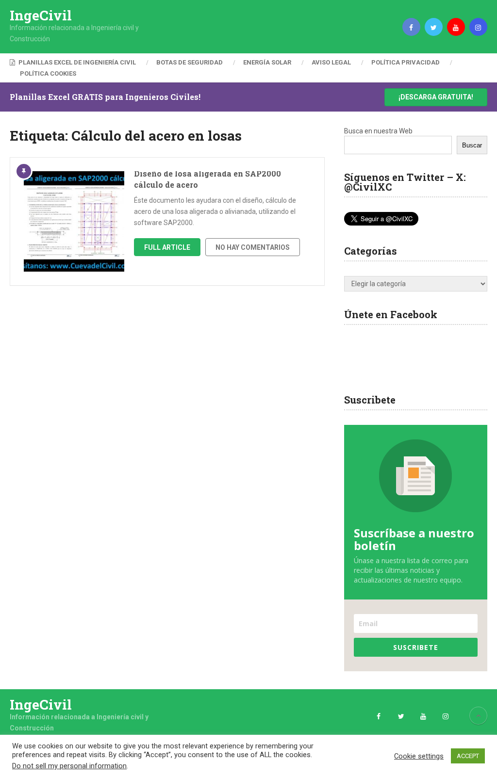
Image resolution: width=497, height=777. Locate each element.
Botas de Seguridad (189, 62)
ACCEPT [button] (468, 756)
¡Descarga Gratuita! (435, 97)
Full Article (167, 247)
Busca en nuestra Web (378, 131)
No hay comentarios (252, 247)
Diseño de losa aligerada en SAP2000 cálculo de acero (207, 178)
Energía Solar (267, 62)
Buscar (472, 145)
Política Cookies (48, 73)
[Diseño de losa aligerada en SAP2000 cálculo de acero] (74, 221)
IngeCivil (41, 15)
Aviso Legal (331, 62)
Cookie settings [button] (419, 756)
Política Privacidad (405, 62)
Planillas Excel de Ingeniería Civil (76, 62)
